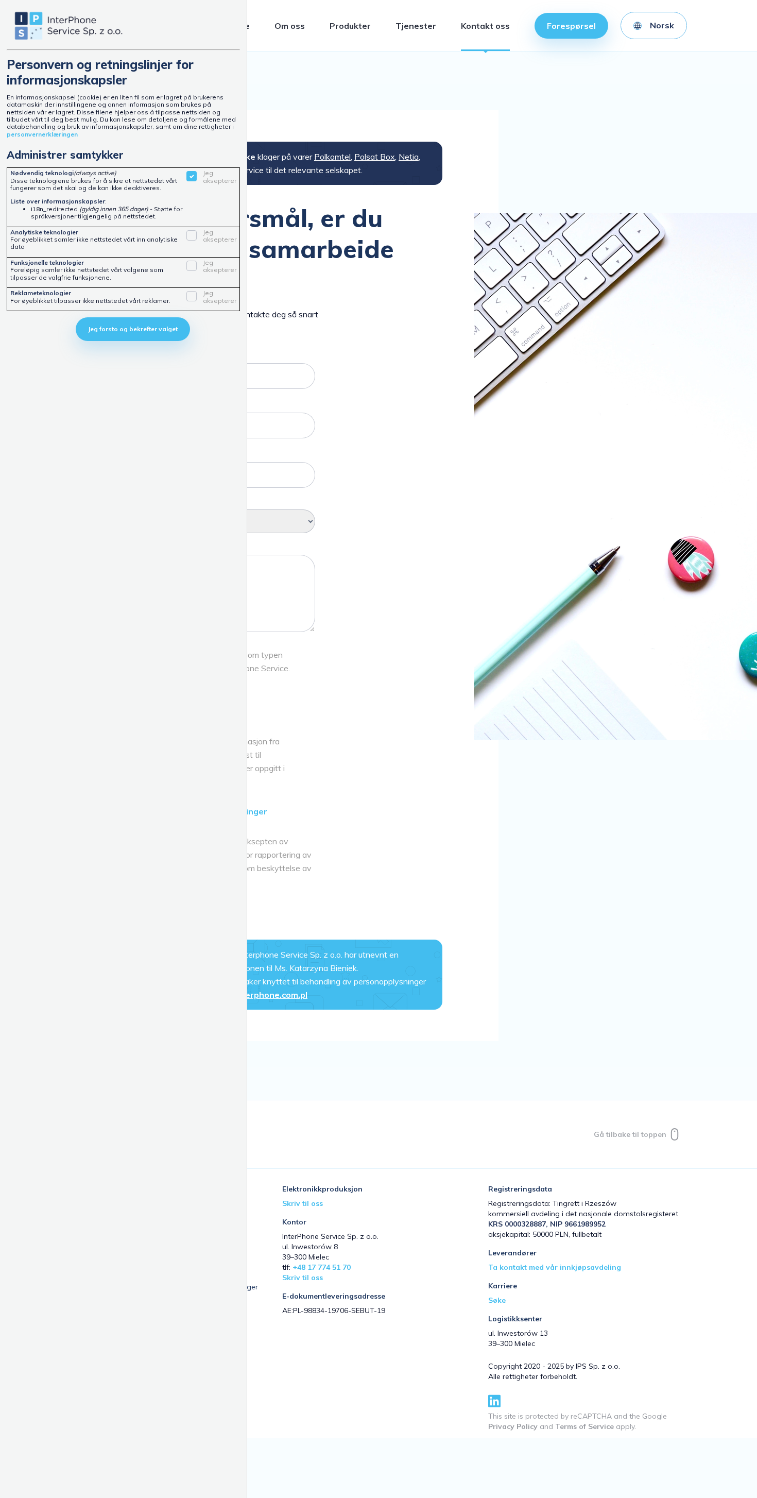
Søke (497, 1300)
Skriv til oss (302, 1203)
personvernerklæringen (42, 134)
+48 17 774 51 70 (322, 1267)
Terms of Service (584, 1426)
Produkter (350, 26)
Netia (409, 156)
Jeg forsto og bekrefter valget (133, 329)
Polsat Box (374, 156)
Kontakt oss (485, 26)
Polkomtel (332, 156)
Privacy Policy (513, 1426)
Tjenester (415, 26)
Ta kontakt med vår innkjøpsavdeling (554, 1267)
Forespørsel (571, 26)
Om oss (289, 26)
